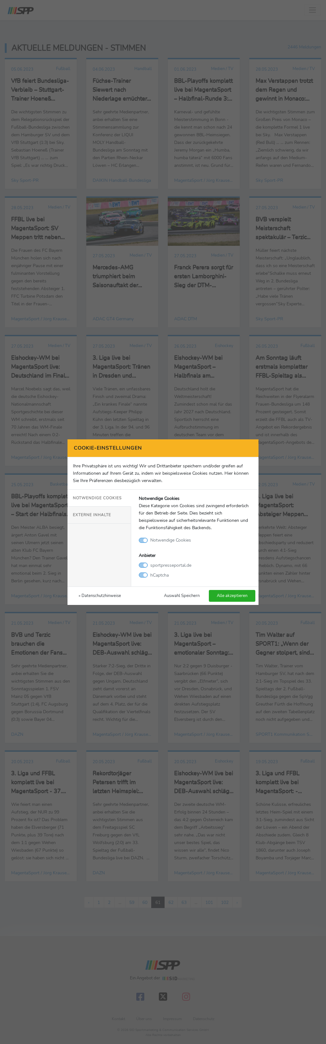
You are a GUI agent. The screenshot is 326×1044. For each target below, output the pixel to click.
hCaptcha (159, 575)
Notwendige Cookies (97, 498)
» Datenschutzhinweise (100, 595)
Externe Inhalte (92, 514)
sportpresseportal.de (170, 565)
